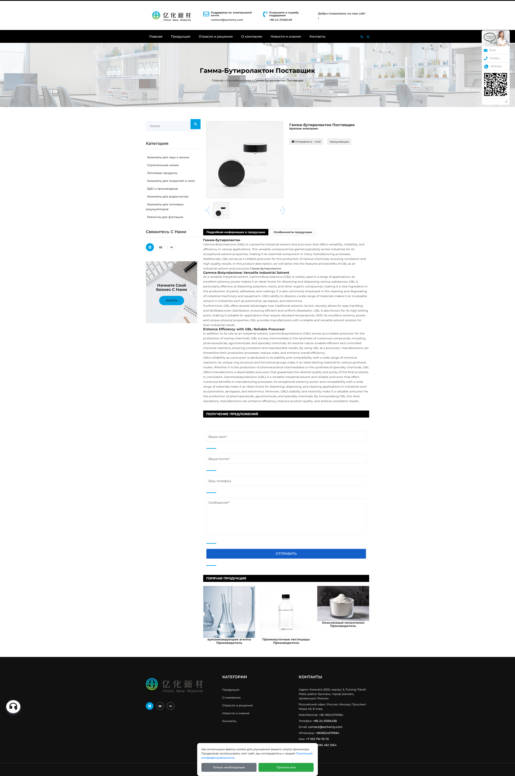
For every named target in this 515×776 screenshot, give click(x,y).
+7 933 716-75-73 (317, 739)
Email (492, 50)
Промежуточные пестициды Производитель (286, 641)
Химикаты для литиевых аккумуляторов (165, 207)
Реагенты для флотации (165, 217)
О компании (251, 36)
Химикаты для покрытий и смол (171, 181)
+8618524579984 (327, 733)
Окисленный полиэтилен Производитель (343, 624)
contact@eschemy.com (227, 19)
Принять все (286, 767)
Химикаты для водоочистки (167, 196)
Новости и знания (286, 36)
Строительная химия (163, 165)
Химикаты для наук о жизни (168, 157)
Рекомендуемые (239, 80)
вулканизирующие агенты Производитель (229, 641)
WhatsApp (496, 66)
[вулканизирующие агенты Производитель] (229, 611)
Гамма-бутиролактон (265, 268)
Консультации (339, 141)
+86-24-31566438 (325, 721)
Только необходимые (229, 767)
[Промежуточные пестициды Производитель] (286, 611)
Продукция (180, 36)
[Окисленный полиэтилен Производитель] (343, 603)
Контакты (317, 36)
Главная (156, 36)
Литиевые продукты (162, 173)
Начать (172, 300)
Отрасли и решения (216, 36)
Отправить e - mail (307, 141)
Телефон (494, 58)
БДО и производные (162, 188)
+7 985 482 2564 (325, 745)
